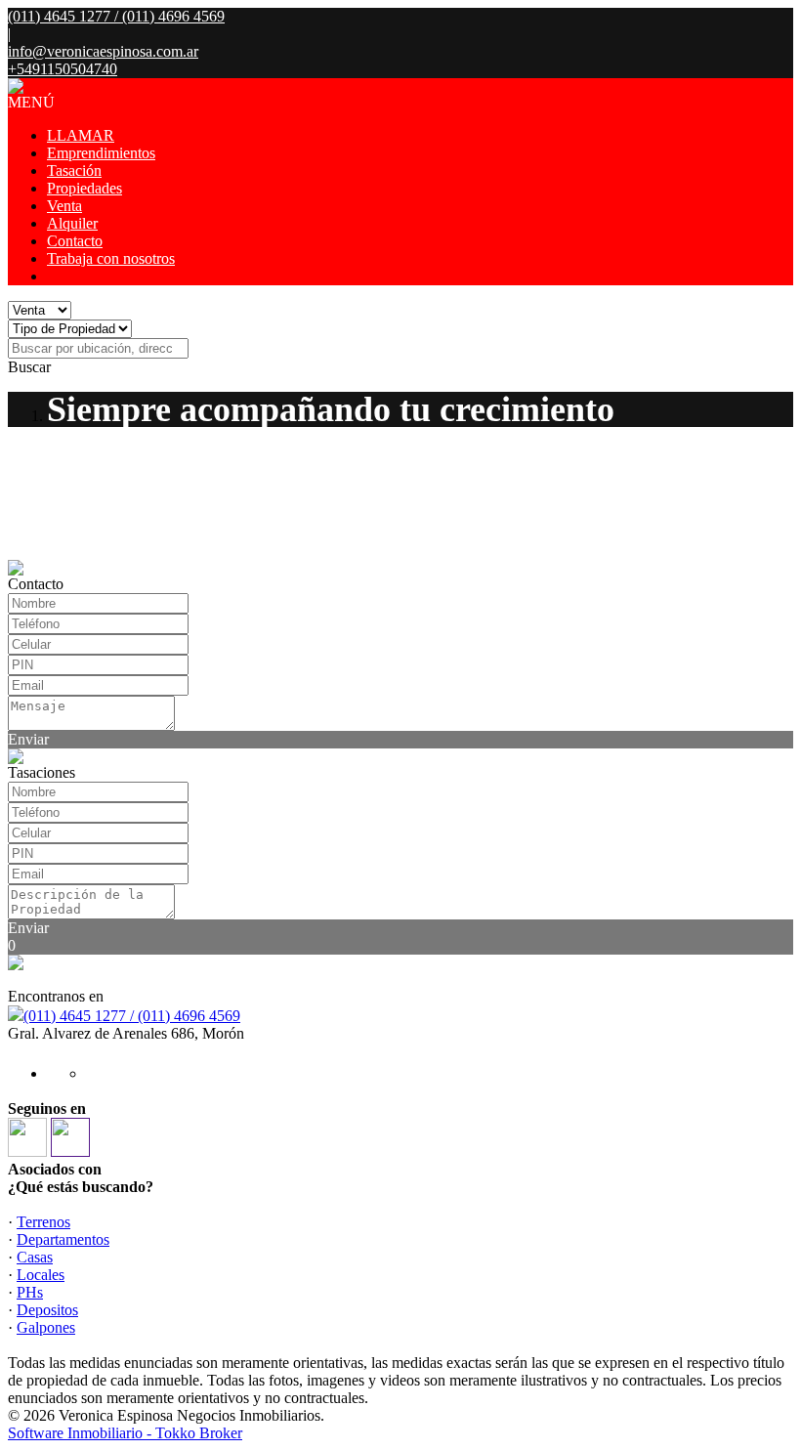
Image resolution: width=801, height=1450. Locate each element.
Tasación (74, 170)
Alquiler (72, 223)
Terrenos (43, 1222)
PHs (30, 1292)
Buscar (29, 367)
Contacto (75, 241)
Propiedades (84, 188)
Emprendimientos (101, 153)
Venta (64, 205)
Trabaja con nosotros (111, 258)
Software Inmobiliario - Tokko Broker (125, 1433)
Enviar (28, 739)
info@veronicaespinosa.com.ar (103, 51)
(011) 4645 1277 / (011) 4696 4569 (131, 1015)
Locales (40, 1274)
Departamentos (63, 1239)
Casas (35, 1257)
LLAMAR (80, 135)
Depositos (47, 1309)
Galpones (46, 1327)
